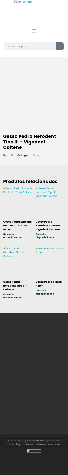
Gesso (36, 155)
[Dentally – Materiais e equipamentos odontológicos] (34, 10)
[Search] (60, 46)
